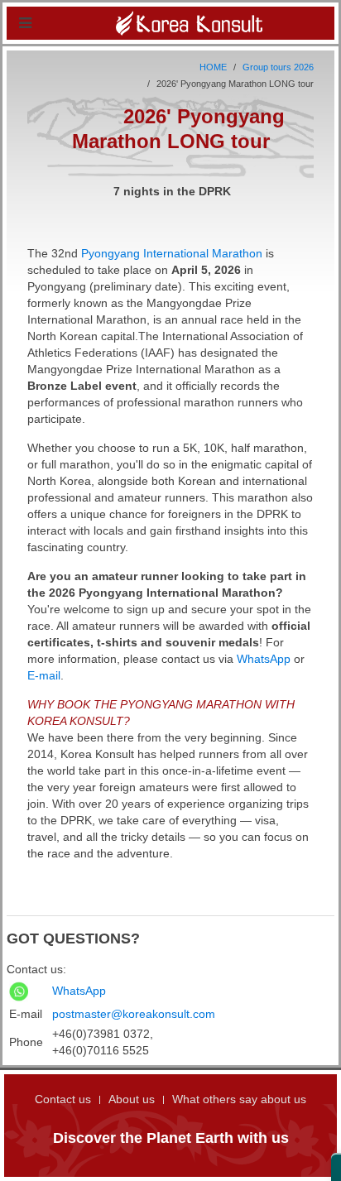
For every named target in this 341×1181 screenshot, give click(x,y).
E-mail (43, 675)
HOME (213, 67)
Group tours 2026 (278, 67)
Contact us (63, 1099)
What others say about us (239, 1099)
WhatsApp (264, 658)
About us (131, 1099)
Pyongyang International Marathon (171, 253)
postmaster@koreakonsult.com (133, 1013)
